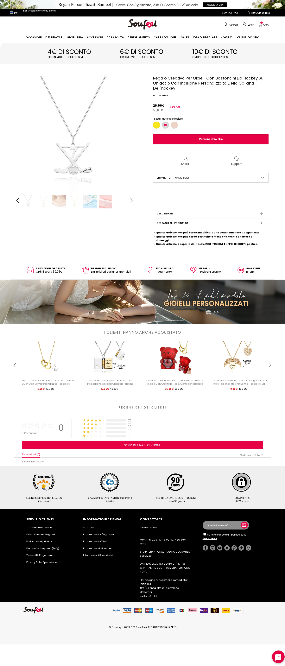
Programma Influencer (97, 548)
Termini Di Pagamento (40, 555)
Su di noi (88, 527)
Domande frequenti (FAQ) (42, 548)
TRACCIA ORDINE (260, 13)
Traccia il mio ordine (39, 527)
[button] (230, 24)
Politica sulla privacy (39, 541)
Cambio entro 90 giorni (40, 534)
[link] (34, 37)
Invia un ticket (148, 527)
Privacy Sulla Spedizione (41, 562)
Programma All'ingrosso (98, 534)
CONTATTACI (230, 12)
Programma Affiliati (95, 541)
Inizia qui (145, 584)
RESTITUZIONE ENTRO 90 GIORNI (225, 244)
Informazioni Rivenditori (98, 555)
